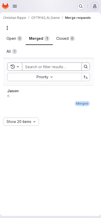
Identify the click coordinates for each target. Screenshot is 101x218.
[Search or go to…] (81, 6)
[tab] (14, 38)
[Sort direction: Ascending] (86, 77)
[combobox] (44, 77)
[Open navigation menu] (15, 6)
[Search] (86, 67)
